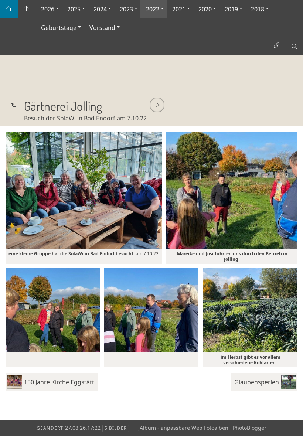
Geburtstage (58, 28)
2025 (74, 9)
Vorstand (102, 28)
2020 (205, 9)
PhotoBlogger (249, 427)
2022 (152, 9)
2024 (100, 9)
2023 (126, 9)
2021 (178, 9)
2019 (231, 9)
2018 (257, 9)
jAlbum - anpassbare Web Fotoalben (183, 427)
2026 (47, 9)
